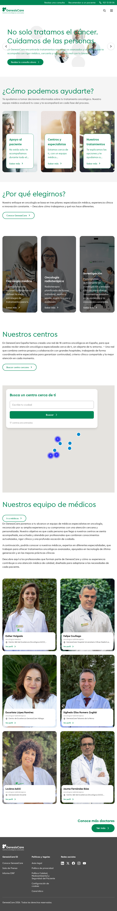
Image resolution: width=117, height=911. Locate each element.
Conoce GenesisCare (16, 215)
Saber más (14, 163)
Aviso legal (37, 863)
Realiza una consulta (54, 2)
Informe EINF (8, 873)
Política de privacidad (42, 868)
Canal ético (37, 891)
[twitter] (67, 863)
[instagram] (78, 863)
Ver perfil (9, 646)
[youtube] (84, 863)
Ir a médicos (12, 518)
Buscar (50, 414)
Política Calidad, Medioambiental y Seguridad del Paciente (43, 876)
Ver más (98, 54)
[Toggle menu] (111, 10)
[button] (70, 443)
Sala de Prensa (9, 868)
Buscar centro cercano (17, 367)
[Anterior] (6, 46)
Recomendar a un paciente (82, 2)
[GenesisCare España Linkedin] (62, 863)
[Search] (104, 10)
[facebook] (73, 863)
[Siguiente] (111, 46)
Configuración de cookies (40, 884)
